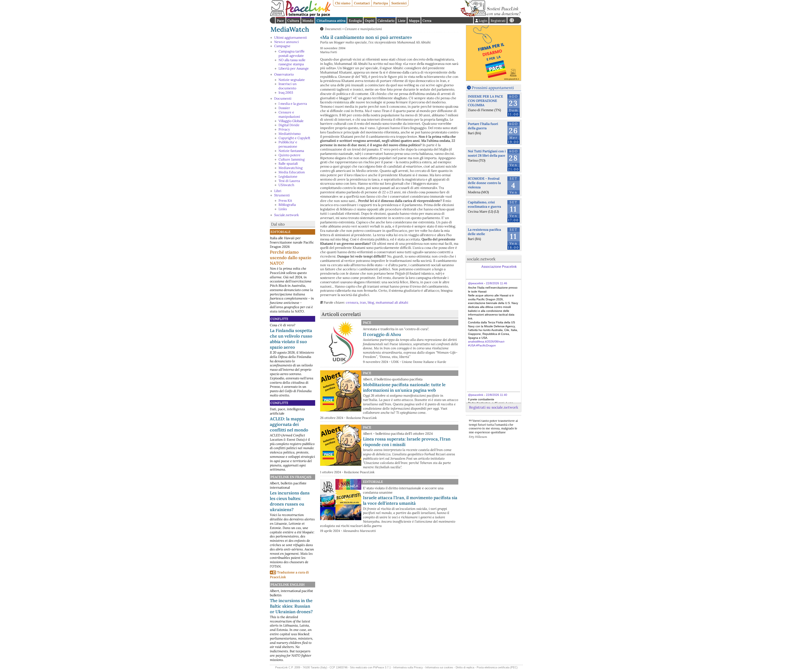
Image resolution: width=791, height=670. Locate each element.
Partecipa (380, 3)
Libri (277, 191)
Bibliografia (287, 205)
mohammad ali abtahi (392, 302)
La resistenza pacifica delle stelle (484, 231)
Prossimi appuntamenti (493, 87)
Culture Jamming (291, 159)
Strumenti (282, 195)
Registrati (498, 21)
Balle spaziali (288, 163)
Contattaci (362, 3)
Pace (280, 21)
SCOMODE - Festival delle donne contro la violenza (484, 182)
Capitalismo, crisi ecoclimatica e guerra (484, 204)
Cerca (426, 21)
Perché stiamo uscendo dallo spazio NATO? (290, 257)
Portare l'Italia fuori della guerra (483, 126)
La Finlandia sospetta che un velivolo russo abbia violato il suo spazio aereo (291, 339)
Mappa (414, 21)
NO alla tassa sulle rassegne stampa (291, 62)
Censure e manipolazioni (289, 114)
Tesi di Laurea (289, 181)
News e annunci (286, 42)
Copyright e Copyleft (294, 138)
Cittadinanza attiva (331, 21)
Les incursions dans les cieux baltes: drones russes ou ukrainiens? (290, 501)
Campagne (282, 46)
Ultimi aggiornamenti (290, 37)
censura (352, 302)
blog (371, 302)
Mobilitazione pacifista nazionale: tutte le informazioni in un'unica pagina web (404, 387)
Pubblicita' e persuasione (287, 144)
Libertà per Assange (293, 68)
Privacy (284, 129)
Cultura (293, 21)
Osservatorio (284, 74)
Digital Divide (289, 125)
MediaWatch (289, 29)
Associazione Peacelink (499, 266)
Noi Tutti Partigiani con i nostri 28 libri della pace (487, 153)
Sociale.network (286, 215)
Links (282, 209)
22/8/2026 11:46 (496, 283)
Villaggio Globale (291, 121)
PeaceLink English (287, 585)
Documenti (282, 98)
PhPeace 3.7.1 (382, 667)
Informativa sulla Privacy (408, 667)
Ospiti (369, 21)
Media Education (291, 172)
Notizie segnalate (291, 80)
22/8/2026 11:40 (496, 394)
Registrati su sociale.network (493, 407)
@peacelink (475, 283)
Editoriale (280, 232)
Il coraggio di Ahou (382, 334)
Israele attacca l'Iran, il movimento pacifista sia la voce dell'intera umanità (410, 500)
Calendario (386, 21)
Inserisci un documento (287, 86)
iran (363, 302)
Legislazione (287, 176)
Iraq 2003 (285, 92)
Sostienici (399, 3)
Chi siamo (342, 3)
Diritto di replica (465, 667)
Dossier (284, 108)
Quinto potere (289, 155)
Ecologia (355, 21)
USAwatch (286, 185)
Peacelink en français (290, 477)
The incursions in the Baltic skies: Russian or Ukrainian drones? (291, 606)
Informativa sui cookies (439, 667)
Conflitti (279, 319)
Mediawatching (290, 168)
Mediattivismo (289, 134)
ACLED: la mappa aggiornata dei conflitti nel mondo (289, 424)
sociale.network (481, 258)
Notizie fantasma (291, 151)
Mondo (307, 21)
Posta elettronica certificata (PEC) (497, 667)
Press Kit (285, 200)
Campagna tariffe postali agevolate (291, 53)
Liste (402, 21)
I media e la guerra (292, 103)
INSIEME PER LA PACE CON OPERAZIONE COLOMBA (485, 100)
